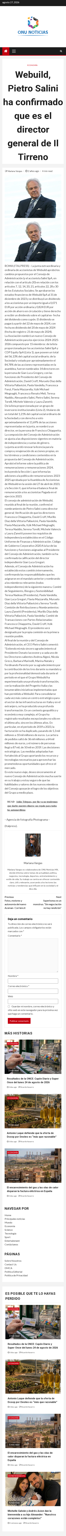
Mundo (8, 1222)
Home (8, 1215)
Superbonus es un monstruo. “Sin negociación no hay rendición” (47, 902)
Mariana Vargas (15, 171)
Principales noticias (15, 1218)
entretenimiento (16, 1476)
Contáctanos (11, 1244)
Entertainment (12, 1240)
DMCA (8, 1268)
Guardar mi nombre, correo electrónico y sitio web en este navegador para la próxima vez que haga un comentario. (33, 1010)
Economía (32, 65)
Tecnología (10, 1233)
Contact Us (11, 1264)
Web (10, 996)
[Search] (61, 51)
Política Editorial (13, 1271)
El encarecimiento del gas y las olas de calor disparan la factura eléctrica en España (30, 1456)
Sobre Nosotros (13, 1260)
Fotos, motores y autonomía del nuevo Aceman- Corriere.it (15, 902)
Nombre (13, 975)
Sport (7, 1237)
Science (9, 1229)
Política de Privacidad (16, 1275)
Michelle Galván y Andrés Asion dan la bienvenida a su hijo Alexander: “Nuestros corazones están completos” (32, 1514)
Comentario (15, 935)
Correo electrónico (18, 986)
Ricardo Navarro (27, 1087)
